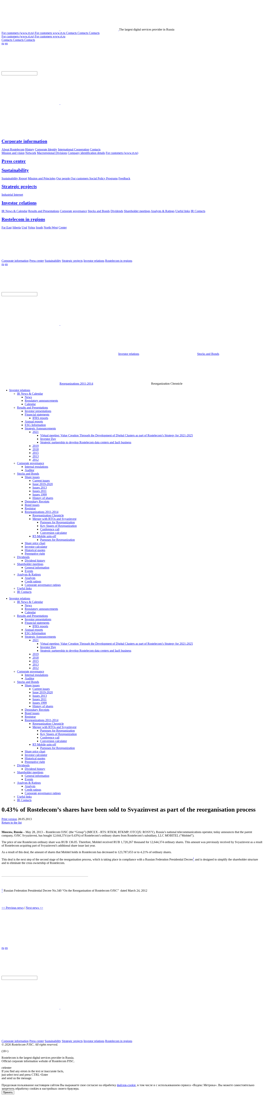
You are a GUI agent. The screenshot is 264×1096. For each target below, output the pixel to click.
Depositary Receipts (37, 501)
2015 (35, 452)
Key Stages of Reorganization (58, 525)
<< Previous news (13, 907)
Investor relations (19, 202)
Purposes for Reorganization (57, 522)
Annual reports (34, 421)
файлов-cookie (126, 1085)
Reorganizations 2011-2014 (76, 383)
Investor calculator (36, 546)
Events (29, 571)
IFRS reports (40, 418)
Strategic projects (19, 186)
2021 (35, 432)
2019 (35, 445)
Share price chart (35, 543)
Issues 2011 (39, 491)
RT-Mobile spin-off (44, 536)
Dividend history (35, 560)
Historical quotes (35, 550)
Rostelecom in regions (23, 219)
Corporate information (24, 141)
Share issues (32, 477)
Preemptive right (35, 553)
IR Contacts (24, 591)
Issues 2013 (39, 487)
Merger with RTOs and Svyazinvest (54, 518)
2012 (35, 459)
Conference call (49, 529)
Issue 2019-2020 (42, 484)
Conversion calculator (53, 532)
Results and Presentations (32, 407)
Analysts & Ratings (29, 574)
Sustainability (15, 170)
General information (37, 567)
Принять (8, 1092)
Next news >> (34, 907)
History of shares (42, 498)
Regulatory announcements (41, 400)
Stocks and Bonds (208, 353)
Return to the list (12, 822)
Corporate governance (30, 463)
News (28, 397)
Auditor (29, 470)
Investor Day (48, 438)
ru (3, 43)
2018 (35, 449)
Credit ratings (33, 581)
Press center (14, 161)
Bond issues (32, 505)
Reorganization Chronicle (48, 515)
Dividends (23, 557)
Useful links (24, 588)
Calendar (30, 404)
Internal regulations (36, 466)
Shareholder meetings (30, 564)
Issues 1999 (39, 494)
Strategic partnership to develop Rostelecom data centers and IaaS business (85, 442)
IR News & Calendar (30, 393)
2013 (35, 456)
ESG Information (35, 425)
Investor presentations (38, 411)
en (6, 43)
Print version (9, 819)
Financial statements (37, 414)
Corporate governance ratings (43, 585)
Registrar (30, 508)
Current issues (41, 480)
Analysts (30, 578)
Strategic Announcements (40, 428)
